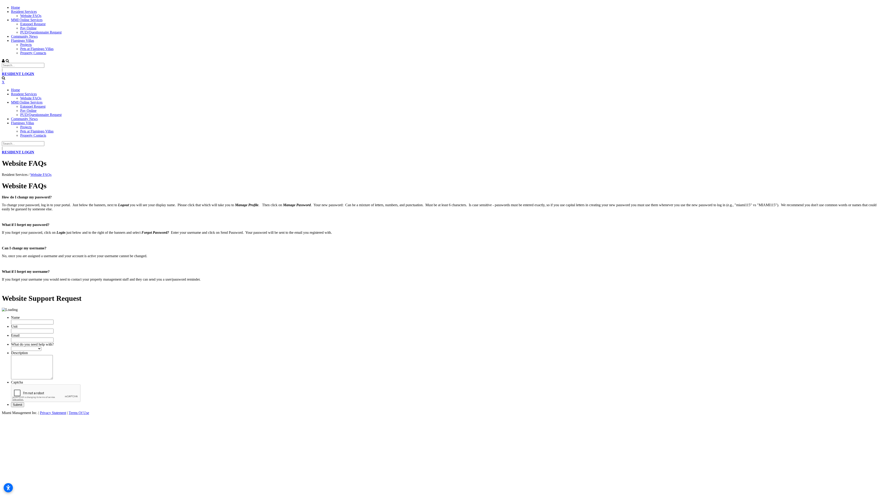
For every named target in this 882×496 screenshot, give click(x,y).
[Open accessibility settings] (8, 487)
